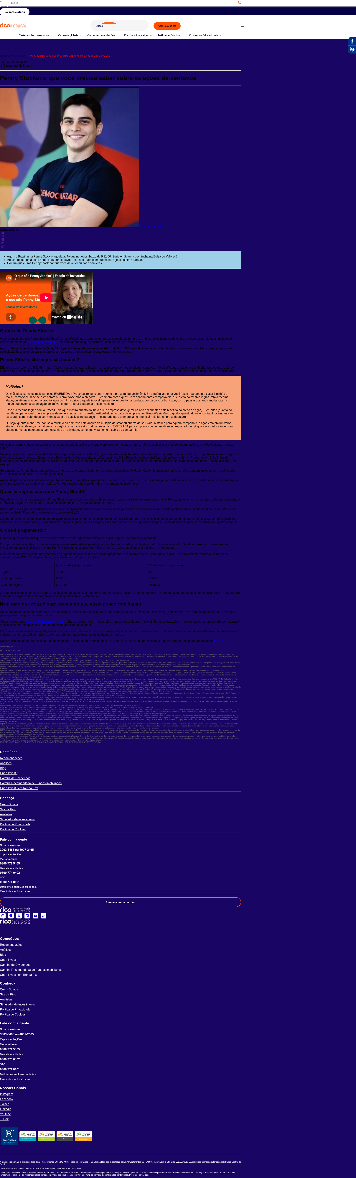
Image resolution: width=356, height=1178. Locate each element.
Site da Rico (8, 809)
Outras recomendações (101, 35)
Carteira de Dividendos (15, 778)
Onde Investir (8, 773)
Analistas (6, 814)
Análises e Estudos (169, 35)
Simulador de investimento (17, 819)
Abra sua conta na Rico (120, 901)
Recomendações (11, 758)
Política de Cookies (13, 829)
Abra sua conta (167, 25)
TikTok (4, 1119)
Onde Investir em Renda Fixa (19, 788)
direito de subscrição (50, 621)
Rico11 (218, 640)
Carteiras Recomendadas (34, 35)
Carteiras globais (68, 35)
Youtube (5, 1114)
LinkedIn (5, 1109)
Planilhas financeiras (136, 35)
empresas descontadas (42, 342)
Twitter (4, 1104)
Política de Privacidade (15, 824)
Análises (21, 55)
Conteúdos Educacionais (203, 35)
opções (31, 621)
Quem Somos (9, 804)
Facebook (6, 1099)
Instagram (6, 1094)
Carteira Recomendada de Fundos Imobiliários (31, 783)
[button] (120, 752)
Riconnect (7, 55)
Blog (3, 768)
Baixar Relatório (14, 11)
